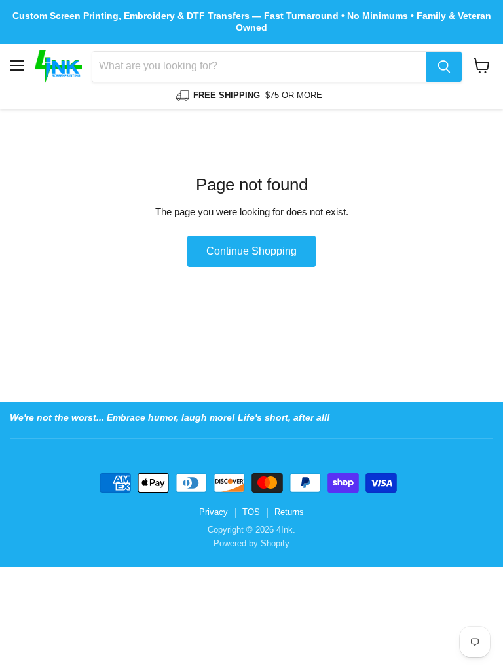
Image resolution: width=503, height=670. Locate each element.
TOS (251, 512)
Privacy (213, 512)
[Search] (444, 67)
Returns (289, 512)
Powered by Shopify (251, 543)
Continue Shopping (251, 250)
